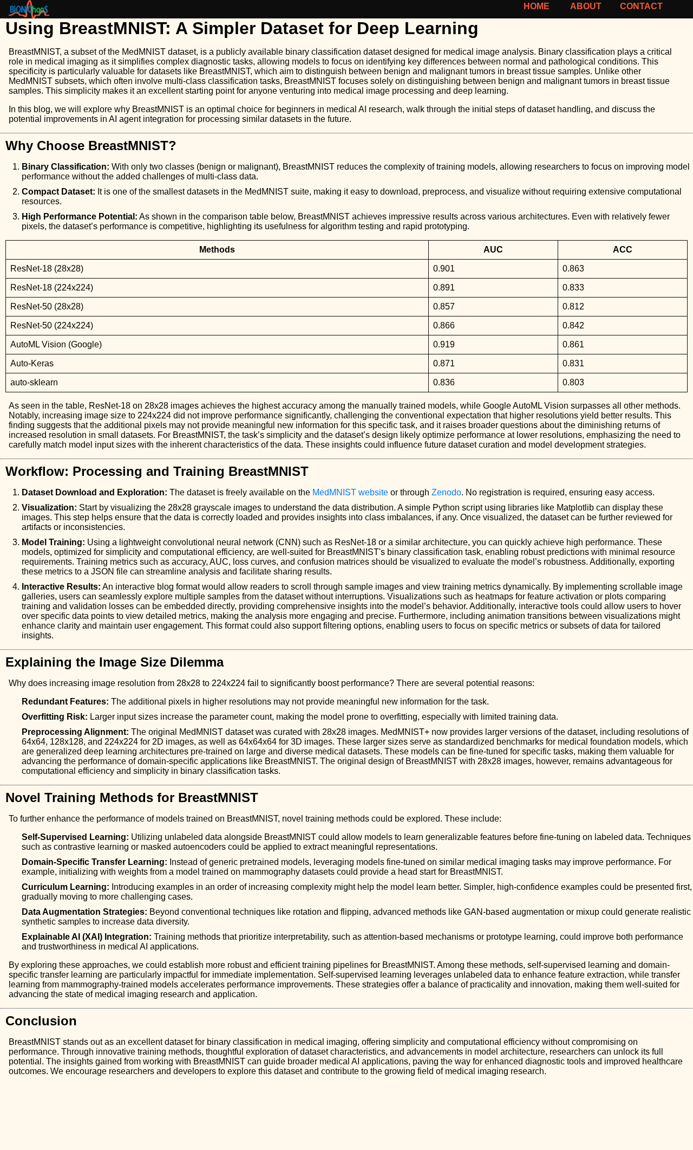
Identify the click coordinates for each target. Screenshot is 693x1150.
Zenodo (446, 492)
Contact (641, 6)
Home (536, 6)
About (585, 6)
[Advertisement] (325, 1117)
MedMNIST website (350, 492)
